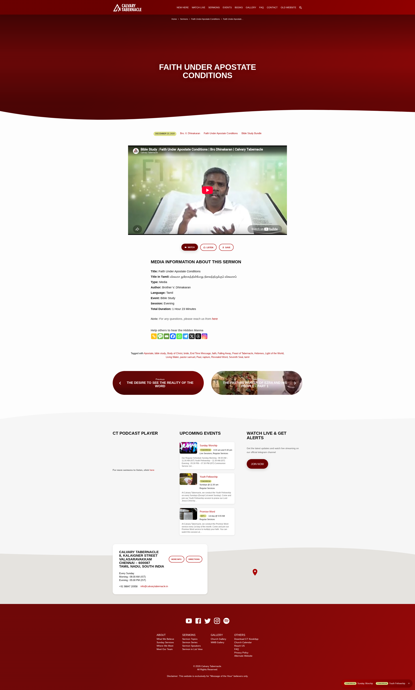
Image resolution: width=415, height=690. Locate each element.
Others (239, 634)
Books (239, 7)
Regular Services (220, 453)
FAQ (261, 7)
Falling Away (224, 353)
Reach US (239, 645)
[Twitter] (207, 621)
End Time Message (200, 353)
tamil (246, 357)
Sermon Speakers (191, 645)
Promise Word (207, 511)
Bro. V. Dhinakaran (190, 133)
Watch (191, 247)
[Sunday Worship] (188, 448)
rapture (206, 357)
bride (186, 353)
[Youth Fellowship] (188, 479)
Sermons (214, 7)
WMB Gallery (217, 642)
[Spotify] (226, 621)
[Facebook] (173, 336)
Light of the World (274, 353)
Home (174, 19)
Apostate (148, 353)
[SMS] (160, 336)
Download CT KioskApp (246, 639)
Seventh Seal (236, 357)
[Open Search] (300, 8)
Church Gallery (218, 639)
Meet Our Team (165, 649)
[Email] (166, 336)
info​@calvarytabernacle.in (154, 586)
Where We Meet (165, 645)
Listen (209, 247)
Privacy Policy (241, 652)
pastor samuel (187, 357)
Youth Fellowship (209, 476)
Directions (194, 559)
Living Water (172, 357)
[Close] (409, 683)
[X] (192, 336)
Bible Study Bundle (251, 133)
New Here (183, 7)
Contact (272, 7)
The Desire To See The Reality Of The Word (160, 384)
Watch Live (198, 7)
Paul (198, 357)
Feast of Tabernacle (242, 353)
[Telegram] (185, 336)
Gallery (251, 7)
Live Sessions (206, 453)
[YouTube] (188, 621)
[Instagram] (204, 336)
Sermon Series (189, 642)
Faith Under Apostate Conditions (205, 19)
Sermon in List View (192, 649)
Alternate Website (243, 656)
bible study (160, 353)
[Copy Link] (154, 336)
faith (214, 353)
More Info (176, 559)
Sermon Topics (189, 639)
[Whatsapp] (179, 336)
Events (227, 7)
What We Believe (165, 639)
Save (227, 247)
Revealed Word (219, 357)
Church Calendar (243, 642)
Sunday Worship (208, 445)
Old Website (288, 7)
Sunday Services (165, 642)
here (152, 470)
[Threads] (198, 336)
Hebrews (259, 353)
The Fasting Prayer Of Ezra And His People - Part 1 (255, 384)
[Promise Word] (188, 514)
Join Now (257, 464)
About (161, 634)
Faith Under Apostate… (233, 19)
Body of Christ (174, 353)
